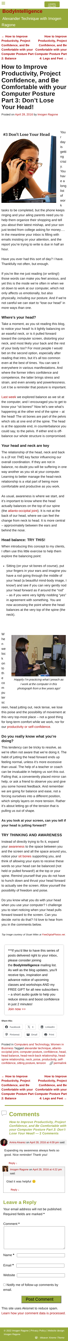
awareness (16, 846)
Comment (11, 1224)
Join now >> (17, 1009)
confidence (51, 1051)
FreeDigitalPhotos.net (53, 934)
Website (9, 1275)
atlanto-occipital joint (23, 511)
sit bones (24, 856)
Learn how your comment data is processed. (33, 1313)
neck (29, 1059)
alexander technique (37, 1048)
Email (8, 1265)
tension (41, 1062)
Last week (8, 397)
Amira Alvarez (17, 1142)
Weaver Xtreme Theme (52, 1337)
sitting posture (26, 1062)
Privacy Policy (38, 1330)
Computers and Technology (31, 1044)
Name (8, 1255)
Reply (13, 1163)
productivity (49, 1059)
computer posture (31, 1051)
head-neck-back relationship (38, 1055)
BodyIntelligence (22, 11)
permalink (60, 1062)
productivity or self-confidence (28, 727)
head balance (10, 1055)
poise (36, 1059)
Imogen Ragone (19, 1169)
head (62, 1051)
